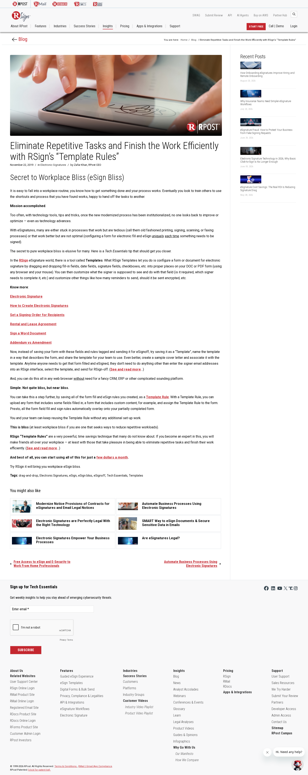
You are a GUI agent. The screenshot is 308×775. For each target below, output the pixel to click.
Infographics (181, 741)
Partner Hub (280, 15)
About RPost (19, 26)
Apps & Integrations (149, 26)
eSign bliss (85, 475)
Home (184, 40)
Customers (130, 682)
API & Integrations (72, 702)
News (177, 683)
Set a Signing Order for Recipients (37, 315)
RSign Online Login (22, 688)
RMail (226, 681)
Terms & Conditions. (65, 766)
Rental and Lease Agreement (33, 324)
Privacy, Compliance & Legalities (81, 696)
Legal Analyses (183, 722)
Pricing (124, 26)
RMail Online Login (22, 701)
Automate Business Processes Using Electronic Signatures (190, 564)
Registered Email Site (24, 708)
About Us (16, 671)
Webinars (179, 696)
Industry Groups (133, 695)
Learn (177, 715)
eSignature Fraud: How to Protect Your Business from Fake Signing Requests (266, 131)
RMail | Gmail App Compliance (95, 766)
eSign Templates (71, 683)
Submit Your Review (285, 696)
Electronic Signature (73, 715)
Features (40, 26)
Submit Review (214, 15)
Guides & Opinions (185, 735)
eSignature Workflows (74, 709)
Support (175, 26)
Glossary (179, 709)
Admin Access (281, 715)
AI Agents (243, 15)
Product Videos (183, 728)
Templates (136, 475)
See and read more (125, 369)
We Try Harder (281, 689)
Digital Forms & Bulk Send (77, 689)
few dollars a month (112, 457)
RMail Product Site (22, 695)
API (230, 15)
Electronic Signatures (53, 164)
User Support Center (24, 682)
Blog (22, 39)
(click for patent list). (39, 770)
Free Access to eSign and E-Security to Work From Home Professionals (42, 564)
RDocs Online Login (23, 721)
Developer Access (284, 709)
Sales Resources (283, 683)
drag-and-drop (28, 475)
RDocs (227, 686)
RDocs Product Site (23, 714)
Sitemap (277, 728)
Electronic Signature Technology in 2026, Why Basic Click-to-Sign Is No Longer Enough (268, 160)
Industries (60, 26)
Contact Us (279, 722)
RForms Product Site (24, 727)
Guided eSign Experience (76, 676)
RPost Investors (20, 740)
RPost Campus (282, 733)
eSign (73, 475)
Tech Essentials (117, 475)
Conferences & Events (188, 702)
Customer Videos (135, 701)
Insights (108, 26)
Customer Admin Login (25, 734)
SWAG (196, 15)
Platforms (129, 688)
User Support (280, 676)
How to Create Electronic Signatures (39, 306)
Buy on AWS (261, 15)
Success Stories (84, 26)
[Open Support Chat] (297, 764)
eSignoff (99, 475)
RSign (23, 260)
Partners (277, 702)
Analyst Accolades (185, 689)
